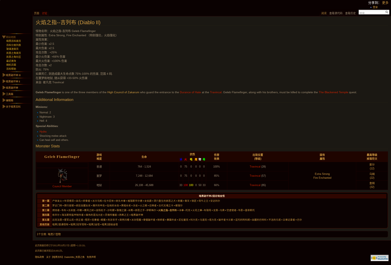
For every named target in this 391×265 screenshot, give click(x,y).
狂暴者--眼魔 (99, 220)
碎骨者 (86, 201)
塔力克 (212, 220)
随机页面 (11, 65)
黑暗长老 (126, 205)
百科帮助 (11, 69)
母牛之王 (203, 201)
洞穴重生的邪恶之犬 (165, 201)
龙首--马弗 (219, 210)
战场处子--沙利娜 (105, 210)
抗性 (192, 154)
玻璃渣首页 (12, 49)
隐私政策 (39, 257)
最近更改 (11, 61)
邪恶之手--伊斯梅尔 (145, 210)
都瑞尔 (179, 205)
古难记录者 (289, 220)
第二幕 (45, 205)
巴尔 (299, 220)
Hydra (43, 131)
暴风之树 (89, 210)
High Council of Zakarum (123, 92)
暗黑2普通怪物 (60, 224)
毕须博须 (69, 201)
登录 (375, 7)
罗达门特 (57, 205)
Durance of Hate (190, 92)
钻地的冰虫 (113, 205)
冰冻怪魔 (136, 220)
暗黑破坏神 (137, 215)
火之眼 (143, 205)
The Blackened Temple (333, 92)
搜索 (362, 13)
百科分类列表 (13, 45)
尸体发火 (57, 201)
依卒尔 (56, 215)
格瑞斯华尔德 (135, 201)
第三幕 (45, 210)
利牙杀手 (113, 220)
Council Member (62, 186)
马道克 (203, 220)
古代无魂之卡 (166, 205)
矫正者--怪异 (83, 220)
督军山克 (69, 220)
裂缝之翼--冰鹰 (125, 210)
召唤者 (153, 205)
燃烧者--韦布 (59, 210)
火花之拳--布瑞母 (201, 210)
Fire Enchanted (322, 177)
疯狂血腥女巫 (83, 205)
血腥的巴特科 (259, 220)
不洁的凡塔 (275, 220)
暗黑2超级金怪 (110, 224)
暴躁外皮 (172, 220)
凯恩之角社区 (13, 57)
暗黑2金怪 (94, 224)
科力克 (194, 220)
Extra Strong (322, 173)
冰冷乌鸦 (97, 201)
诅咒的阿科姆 (242, 220)
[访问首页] (16, 16)
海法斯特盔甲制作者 (73, 215)
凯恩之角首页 (13, 53)
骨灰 (187, 201)
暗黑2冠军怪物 (78, 224)
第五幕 (45, 220)
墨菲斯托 (250, 210)
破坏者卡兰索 (226, 220)
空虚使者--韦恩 (235, 210)
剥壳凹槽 (124, 220)
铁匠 (194, 201)
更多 (385, 2)
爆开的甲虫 (99, 205)
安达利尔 (215, 201)
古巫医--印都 (75, 210)
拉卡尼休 (109, 201)
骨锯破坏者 (149, 220)
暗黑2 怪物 (54, 234)
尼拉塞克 (183, 220)
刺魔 (180, 201)
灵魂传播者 (111, 215)
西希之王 (124, 215)
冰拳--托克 (184, 210)
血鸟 (78, 201)
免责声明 (91, 257)
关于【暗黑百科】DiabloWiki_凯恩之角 (65, 257)
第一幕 (45, 201)
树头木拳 (121, 201)
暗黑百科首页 (13, 41)
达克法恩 (57, 220)
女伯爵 (148, 201)
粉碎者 (161, 220)
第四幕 (45, 215)
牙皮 (135, 205)
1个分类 (41, 234)
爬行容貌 (69, 205)
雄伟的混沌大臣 (94, 215)
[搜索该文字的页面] (386, 12)
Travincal (216, 92)
